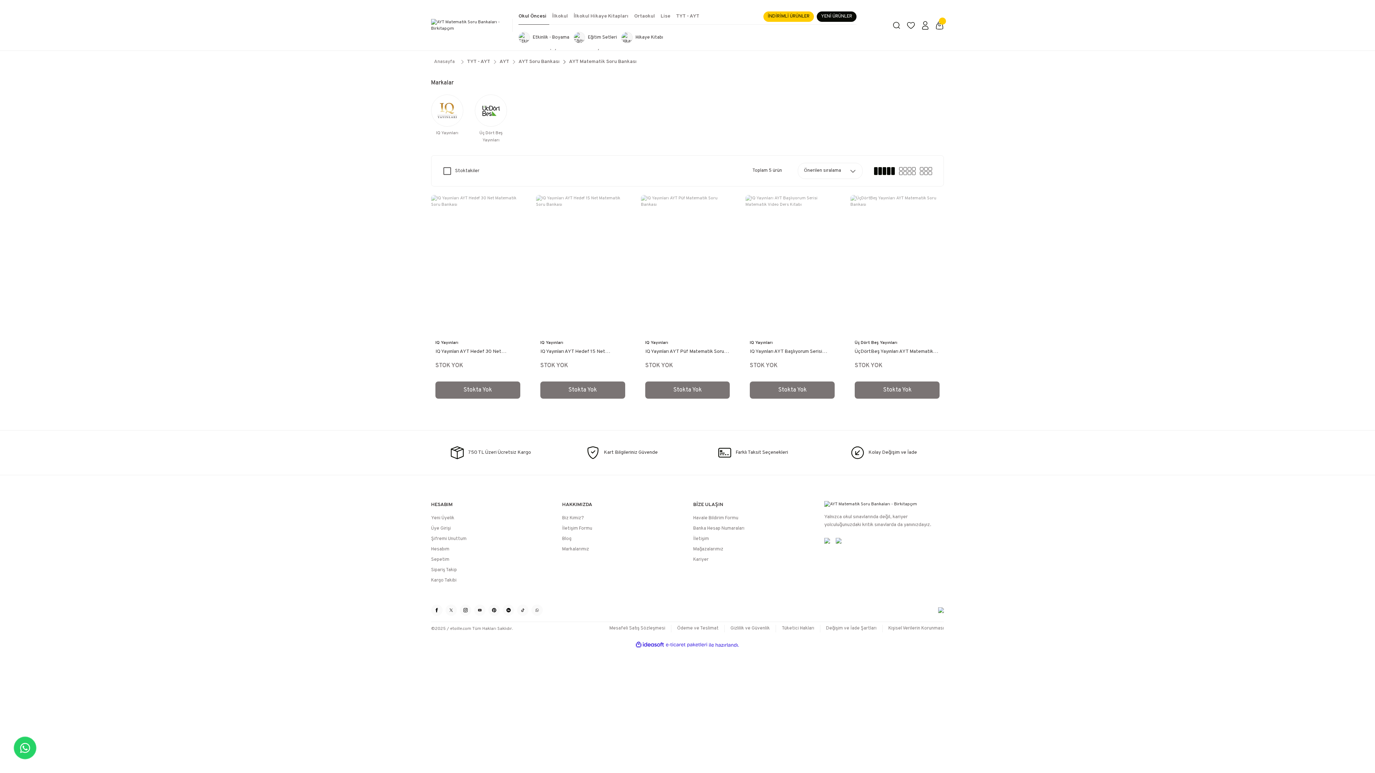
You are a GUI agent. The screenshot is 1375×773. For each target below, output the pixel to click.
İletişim (701, 539)
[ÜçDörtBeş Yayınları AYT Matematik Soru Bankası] (897, 265)
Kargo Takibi (444, 580)
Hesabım (440, 549)
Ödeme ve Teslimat (698, 628)
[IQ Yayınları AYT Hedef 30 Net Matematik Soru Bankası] (478, 265)
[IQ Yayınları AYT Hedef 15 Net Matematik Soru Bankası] (582, 265)
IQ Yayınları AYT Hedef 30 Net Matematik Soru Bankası (468, 352)
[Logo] (469, 25)
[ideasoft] (650, 645)
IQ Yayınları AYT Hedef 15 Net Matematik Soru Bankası (572, 352)
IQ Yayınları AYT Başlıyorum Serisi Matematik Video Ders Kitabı (786, 352)
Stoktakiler (467, 171)
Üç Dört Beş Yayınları (876, 343)
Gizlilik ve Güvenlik (750, 628)
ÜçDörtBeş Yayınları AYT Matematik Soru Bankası (894, 352)
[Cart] (939, 25)
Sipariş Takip (444, 570)
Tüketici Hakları (798, 628)
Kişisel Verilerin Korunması (916, 628)
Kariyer (701, 560)
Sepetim (440, 560)
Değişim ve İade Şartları (851, 628)
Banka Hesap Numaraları (718, 528)
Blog (566, 539)
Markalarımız (575, 549)
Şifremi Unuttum (449, 539)
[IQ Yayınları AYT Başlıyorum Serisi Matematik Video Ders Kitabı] (792, 265)
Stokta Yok (477, 390)
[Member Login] (925, 25)
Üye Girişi (441, 528)
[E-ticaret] (687, 645)
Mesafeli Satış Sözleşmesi (637, 628)
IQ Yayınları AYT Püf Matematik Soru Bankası (684, 352)
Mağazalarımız (708, 549)
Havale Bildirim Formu (715, 518)
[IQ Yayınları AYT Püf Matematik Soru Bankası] (687, 265)
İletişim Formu (577, 528)
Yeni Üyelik (442, 518)
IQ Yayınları (446, 343)
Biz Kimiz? (573, 518)
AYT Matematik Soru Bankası (603, 62)
